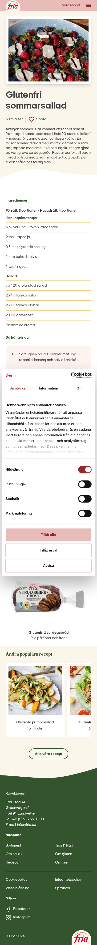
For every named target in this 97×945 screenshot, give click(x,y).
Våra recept (71, 5)
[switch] (85, 484)
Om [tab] (79, 388)
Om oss (61, 862)
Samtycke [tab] (17, 388)
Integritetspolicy (68, 880)
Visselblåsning (17, 888)
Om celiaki (14, 854)
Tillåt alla (48, 535)
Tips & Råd (64, 846)
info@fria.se (26, 825)
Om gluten (63, 854)
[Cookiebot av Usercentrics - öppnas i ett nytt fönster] (71, 375)
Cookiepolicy (16, 880)
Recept (12, 862)
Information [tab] (48, 388)
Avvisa (48, 566)
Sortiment (13, 846)
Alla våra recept (48, 754)
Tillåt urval (48, 550)
